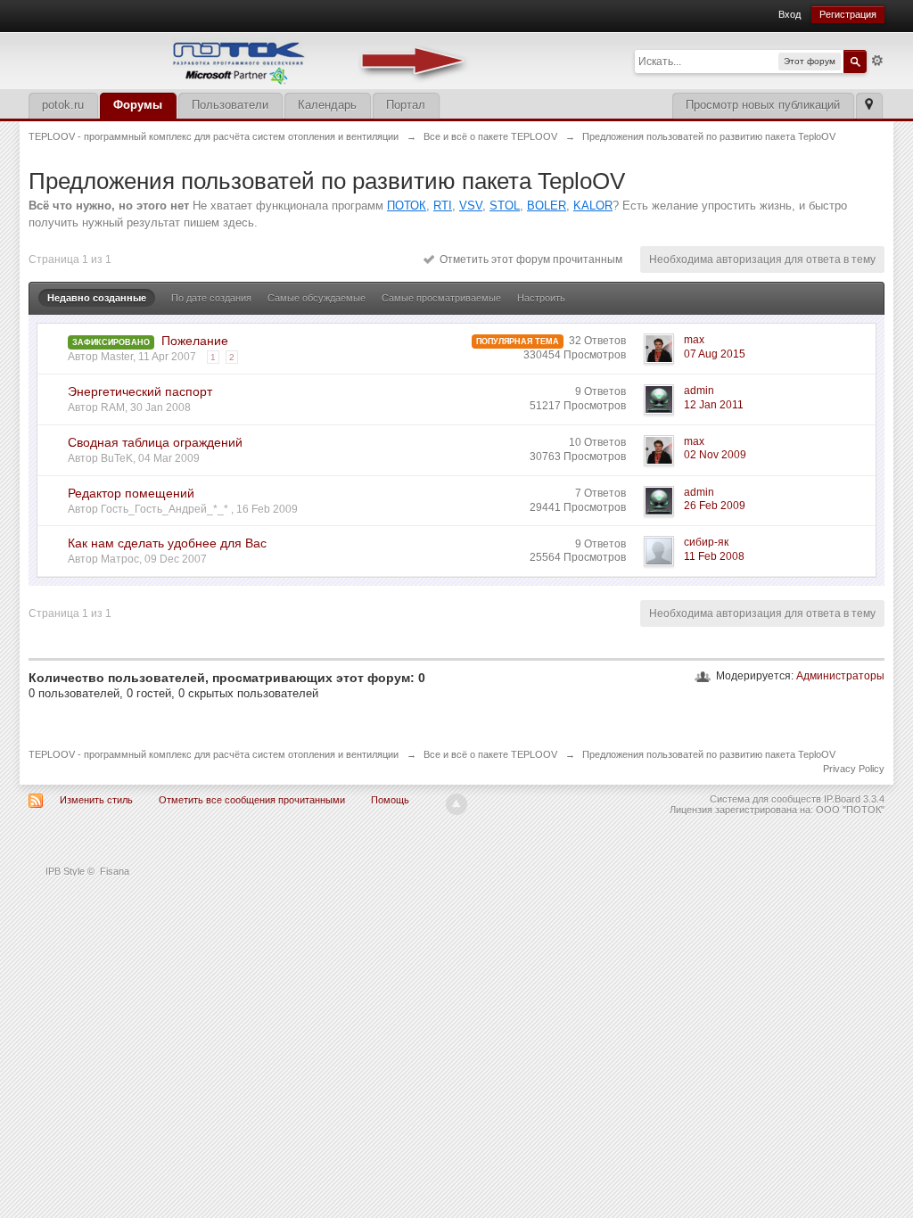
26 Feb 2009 (714, 505)
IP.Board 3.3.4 (854, 799)
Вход (789, 14)
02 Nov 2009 (715, 455)
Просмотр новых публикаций (763, 104)
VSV (470, 205)
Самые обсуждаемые (316, 297)
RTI (442, 205)
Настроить (541, 297)
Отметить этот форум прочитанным (528, 259)
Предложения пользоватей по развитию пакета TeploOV (708, 754)
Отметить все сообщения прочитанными (252, 799)
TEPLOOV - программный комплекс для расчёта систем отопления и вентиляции (214, 754)
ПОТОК (406, 205)
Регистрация (847, 14)
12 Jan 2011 (714, 405)
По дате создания (211, 297)
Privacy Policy (853, 768)
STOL (504, 205)
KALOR (593, 205)
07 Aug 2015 (714, 354)
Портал (405, 104)
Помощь (390, 799)
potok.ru (63, 104)
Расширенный (877, 60)
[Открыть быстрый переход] (869, 106)
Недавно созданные (96, 297)
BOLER (546, 205)
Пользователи (230, 104)
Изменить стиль (96, 799)
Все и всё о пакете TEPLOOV (490, 754)
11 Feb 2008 (714, 556)
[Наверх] (456, 804)
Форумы (137, 104)
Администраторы (840, 676)
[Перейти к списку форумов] (251, 59)
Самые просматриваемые (441, 297)
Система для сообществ (765, 799)
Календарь (327, 104)
